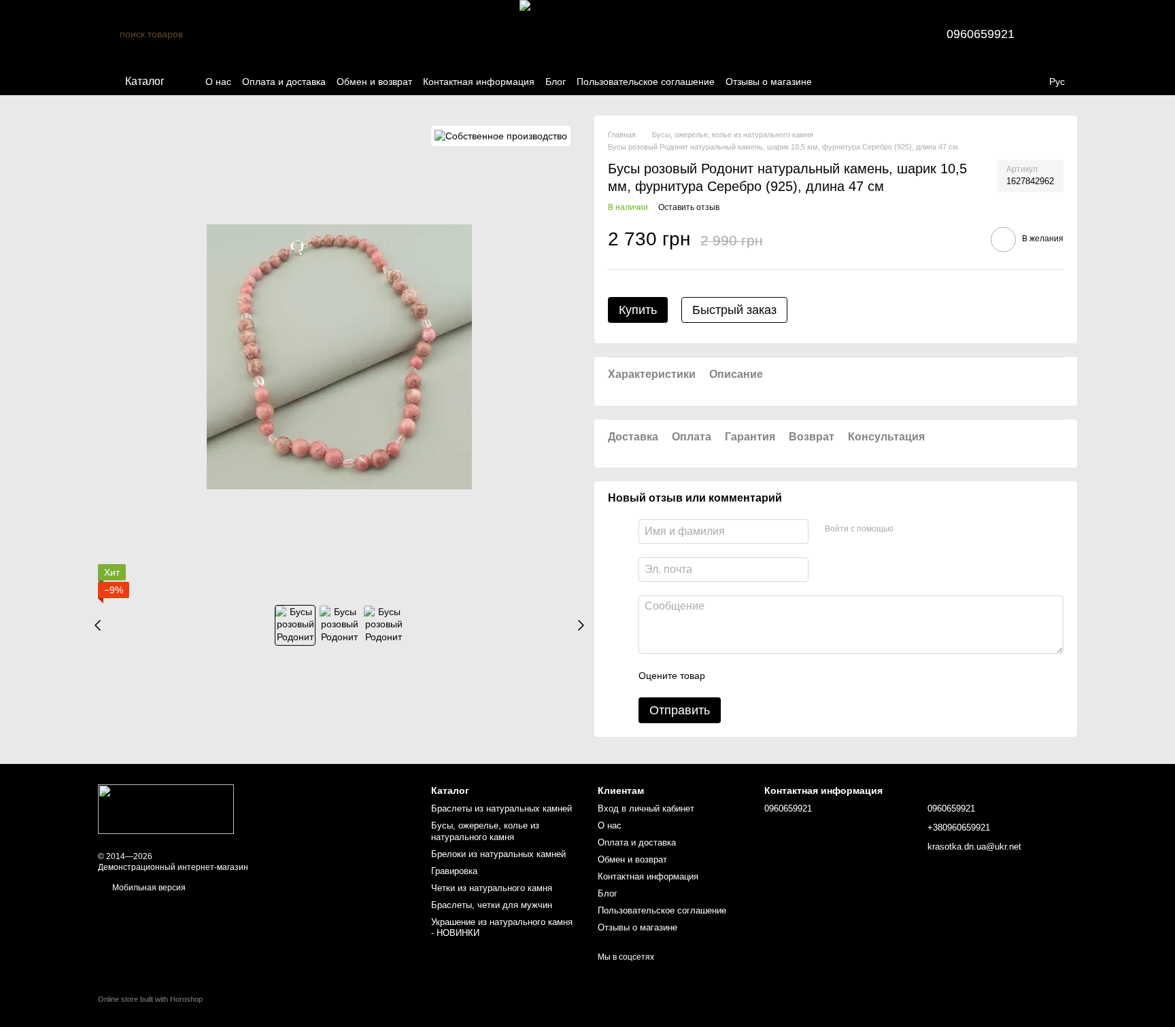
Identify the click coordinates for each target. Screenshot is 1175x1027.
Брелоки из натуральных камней (498, 854)
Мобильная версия (148, 887)
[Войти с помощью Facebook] (908, 529)
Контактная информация (478, 81)
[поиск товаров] (109, 34)
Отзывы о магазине (769, 81)
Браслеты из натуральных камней (501, 808)
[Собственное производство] (501, 135)
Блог (555, 81)
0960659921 (981, 34)
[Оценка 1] (727, 675)
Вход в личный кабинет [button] (646, 808)
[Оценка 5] (814, 675)
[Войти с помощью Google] (930, 529)
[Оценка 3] (771, 675)
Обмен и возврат (374, 81)
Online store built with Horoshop (150, 999)
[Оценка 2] (749, 675)
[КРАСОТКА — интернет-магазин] (166, 809)
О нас (218, 81)
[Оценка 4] (793, 675)
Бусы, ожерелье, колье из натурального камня (485, 831)
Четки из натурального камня (491, 888)
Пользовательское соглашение (646, 81)
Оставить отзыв (688, 207)
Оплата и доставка (284, 81)
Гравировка (454, 871)
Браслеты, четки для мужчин (491, 905)
